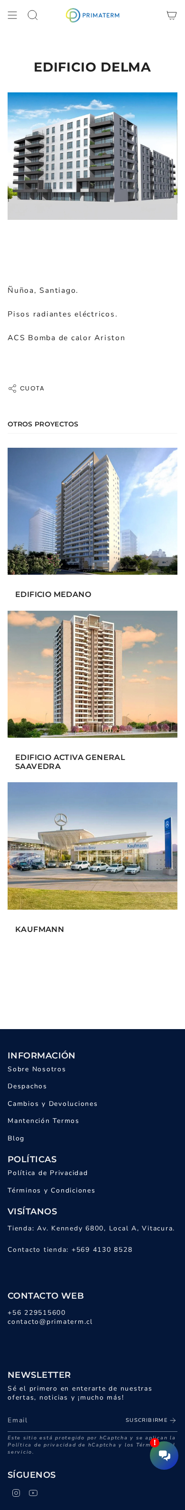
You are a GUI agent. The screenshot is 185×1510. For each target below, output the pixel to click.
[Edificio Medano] (92, 511)
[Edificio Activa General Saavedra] (92, 674)
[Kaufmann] (92, 846)
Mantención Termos (44, 1120)
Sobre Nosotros (37, 1069)
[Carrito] (172, 15)
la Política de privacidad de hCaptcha (92, 1441)
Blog (16, 1138)
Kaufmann (39, 929)
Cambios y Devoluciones (53, 1103)
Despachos (27, 1086)
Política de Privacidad (48, 1172)
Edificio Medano (53, 594)
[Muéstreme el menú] (12, 15)
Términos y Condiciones (52, 1190)
